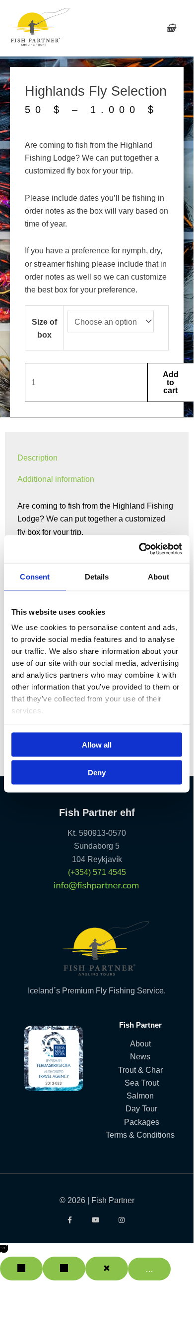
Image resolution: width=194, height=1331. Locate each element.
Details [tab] (97, 576)
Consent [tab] (35, 576)
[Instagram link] (123, 1219)
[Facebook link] (70, 1219)
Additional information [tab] (55, 478)
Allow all (97, 744)
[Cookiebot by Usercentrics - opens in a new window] (139, 549)
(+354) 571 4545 (97, 872)
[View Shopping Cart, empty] (171, 28)
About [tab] (159, 576)
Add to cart (171, 382)
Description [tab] (37, 457)
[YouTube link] (97, 1219)
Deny (97, 772)
